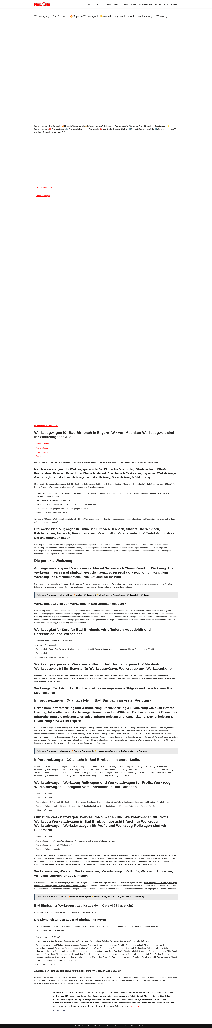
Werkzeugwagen (113, 4)
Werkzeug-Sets (145, 4)
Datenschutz (135, 1025)
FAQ (96, 1025)
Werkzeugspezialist (44, 187)
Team (108, 1025)
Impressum (128, 1025)
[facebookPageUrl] (54, 1010)
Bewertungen (121, 1025)
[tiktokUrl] (59, 1010)
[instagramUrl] (57, 1010)
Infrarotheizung (161, 4)
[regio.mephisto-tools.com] (42, 4)
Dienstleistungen (43, 196)
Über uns (103, 1025)
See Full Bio (134, 1006)
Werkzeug (40, 456)
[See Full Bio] (140, 1006)
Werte (112, 1025)
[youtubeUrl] (64, 1010)
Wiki (99, 1025)
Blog (116, 1025)
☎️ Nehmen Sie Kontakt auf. (46, 426)
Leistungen (91, 1025)
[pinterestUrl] (61, 1010)
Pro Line (99, 4)
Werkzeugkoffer (129, 4)
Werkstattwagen (42, 448)
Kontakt (174, 4)
